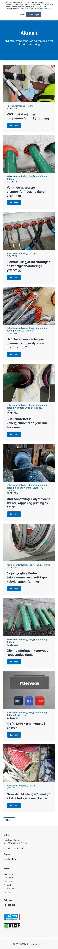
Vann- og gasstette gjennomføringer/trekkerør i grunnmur (27, 191)
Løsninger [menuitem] (9, 874)
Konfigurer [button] (20, 14)
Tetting (29, 105)
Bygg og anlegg (33, 407)
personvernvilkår (46, 8)
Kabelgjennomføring (17, 176)
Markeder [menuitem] (8, 881)
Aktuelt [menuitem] (7, 885)
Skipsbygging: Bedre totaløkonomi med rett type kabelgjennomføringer (27, 577)
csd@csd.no (10, 859)
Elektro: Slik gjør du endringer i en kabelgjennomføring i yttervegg (29, 266)
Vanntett (30, 330)
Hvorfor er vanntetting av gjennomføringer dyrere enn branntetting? (27, 343)
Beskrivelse (21, 715)
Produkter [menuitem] (9, 877)
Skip (39, 564)
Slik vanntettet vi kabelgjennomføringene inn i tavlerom (27, 423)
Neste (9, 820)
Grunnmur (12, 410)
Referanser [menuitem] (9, 888)
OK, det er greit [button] (33, 14)
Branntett (20, 330)
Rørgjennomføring (16, 105)
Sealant (19, 487)
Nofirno (28, 487)
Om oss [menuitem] (7, 892)
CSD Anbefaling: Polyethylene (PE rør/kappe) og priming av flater (28, 503)
